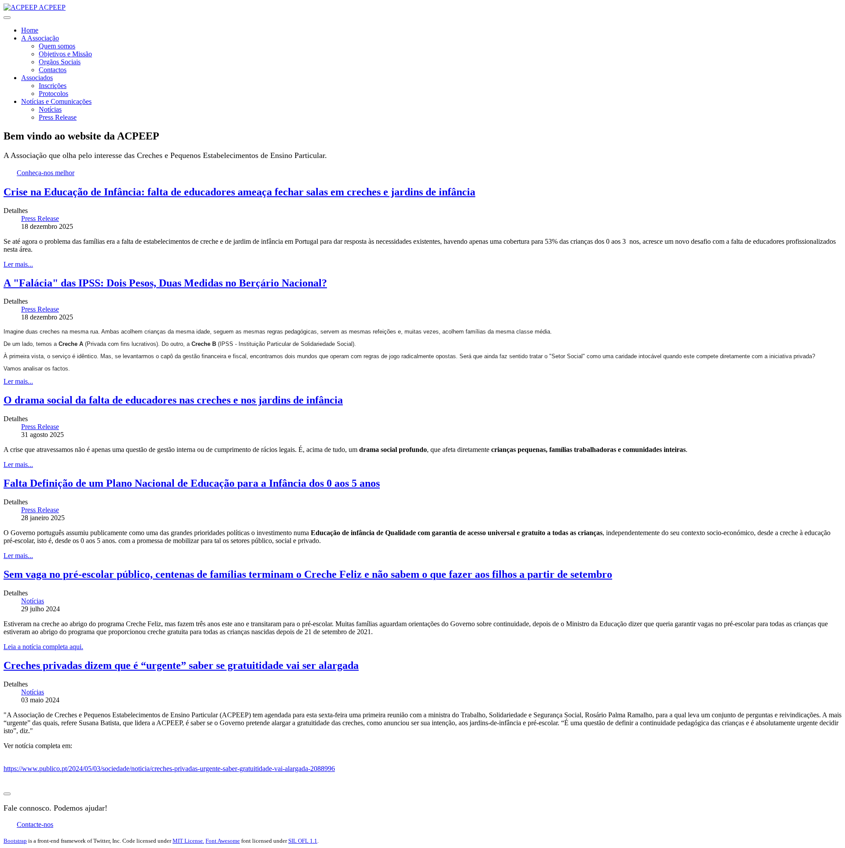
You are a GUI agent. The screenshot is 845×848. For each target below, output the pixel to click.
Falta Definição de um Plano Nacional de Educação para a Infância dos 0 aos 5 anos (192, 483)
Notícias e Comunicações (56, 101)
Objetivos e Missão (65, 54)
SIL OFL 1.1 (302, 840)
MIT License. (188, 840)
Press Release (58, 117)
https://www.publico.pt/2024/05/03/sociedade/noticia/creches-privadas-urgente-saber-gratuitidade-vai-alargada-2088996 (169, 768)
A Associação (40, 38)
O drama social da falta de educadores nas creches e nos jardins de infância (173, 400)
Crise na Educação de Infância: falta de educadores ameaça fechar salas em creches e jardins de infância (239, 192)
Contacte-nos (35, 824)
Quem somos (57, 46)
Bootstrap (15, 840)
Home (29, 30)
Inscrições (52, 85)
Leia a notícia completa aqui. (43, 646)
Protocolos (53, 93)
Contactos (52, 69)
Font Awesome (223, 840)
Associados (37, 77)
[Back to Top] (7, 794)
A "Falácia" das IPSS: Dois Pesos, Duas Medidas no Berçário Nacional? (165, 283)
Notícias (50, 109)
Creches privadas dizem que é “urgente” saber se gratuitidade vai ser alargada (181, 665)
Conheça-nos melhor (45, 172)
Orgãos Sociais (60, 62)
